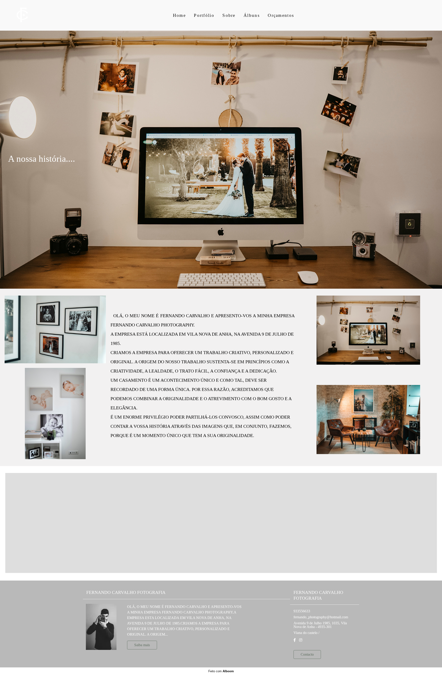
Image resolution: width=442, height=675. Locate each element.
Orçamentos (281, 15)
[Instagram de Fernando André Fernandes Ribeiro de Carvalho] (300, 640)
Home (179, 15)
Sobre (229, 15)
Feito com (221, 671)
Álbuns (252, 15)
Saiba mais (142, 645)
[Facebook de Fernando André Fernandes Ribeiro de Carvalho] (295, 640)
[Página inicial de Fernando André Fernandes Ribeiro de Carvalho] (28, 15)
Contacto (307, 654)
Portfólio (204, 15)
